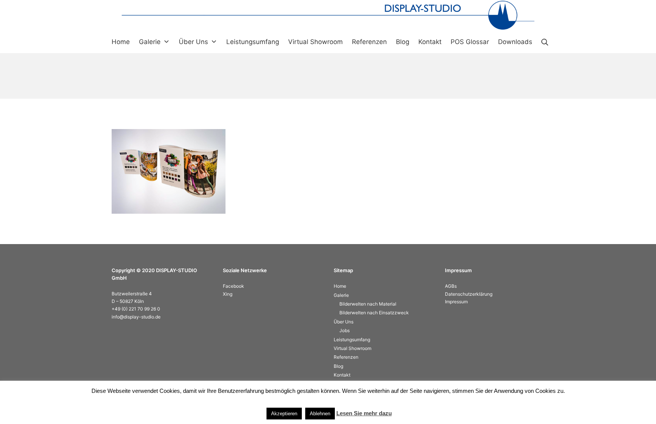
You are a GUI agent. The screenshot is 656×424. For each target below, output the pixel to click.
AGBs (451, 286)
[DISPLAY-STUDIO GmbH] (328, 15)
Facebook (233, 286)
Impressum (456, 301)
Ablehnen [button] (320, 413)
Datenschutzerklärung (468, 294)
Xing (227, 294)
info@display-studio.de (136, 317)
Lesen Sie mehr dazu (364, 413)
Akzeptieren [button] (284, 413)
